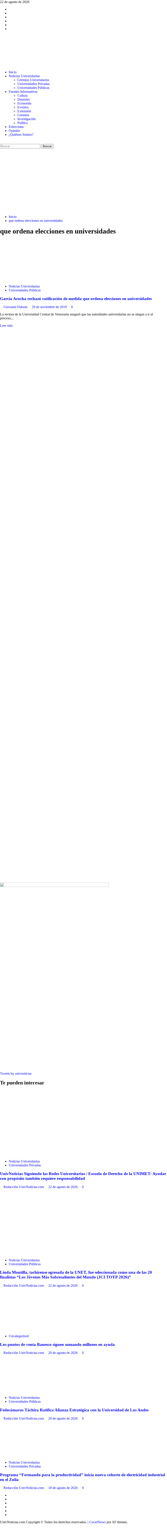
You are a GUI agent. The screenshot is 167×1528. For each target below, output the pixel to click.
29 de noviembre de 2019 (50, 307)
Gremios (23, 115)
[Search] (1, 142)
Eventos (22, 107)
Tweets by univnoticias (16, 1073)
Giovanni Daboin (15, 307)
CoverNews (97, 1522)
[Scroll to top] (1, 1526)
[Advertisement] (83, 181)
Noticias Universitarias (24, 76)
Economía (24, 103)
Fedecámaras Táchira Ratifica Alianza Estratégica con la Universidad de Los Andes (74, 1410)
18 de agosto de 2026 (63, 1488)
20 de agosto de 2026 (63, 1353)
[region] (83, 466)
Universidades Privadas (33, 84)
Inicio (13, 72)
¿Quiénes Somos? (21, 134)
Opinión (14, 130)
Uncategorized (19, 1336)
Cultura (22, 95)
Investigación (26, 119)
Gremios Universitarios (33, 80)
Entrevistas (16, 127)
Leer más (6, 325)
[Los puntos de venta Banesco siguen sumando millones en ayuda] (32, 1328)
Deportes (23, 99)
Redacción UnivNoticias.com (24, 1187)
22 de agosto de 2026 (63, 1187)
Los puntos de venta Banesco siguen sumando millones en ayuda (57, 1344)
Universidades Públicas (33, 88)
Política (22, 123)
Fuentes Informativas (23, 91)
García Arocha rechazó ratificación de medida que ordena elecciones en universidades (76, 298)
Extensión (24, 111)
